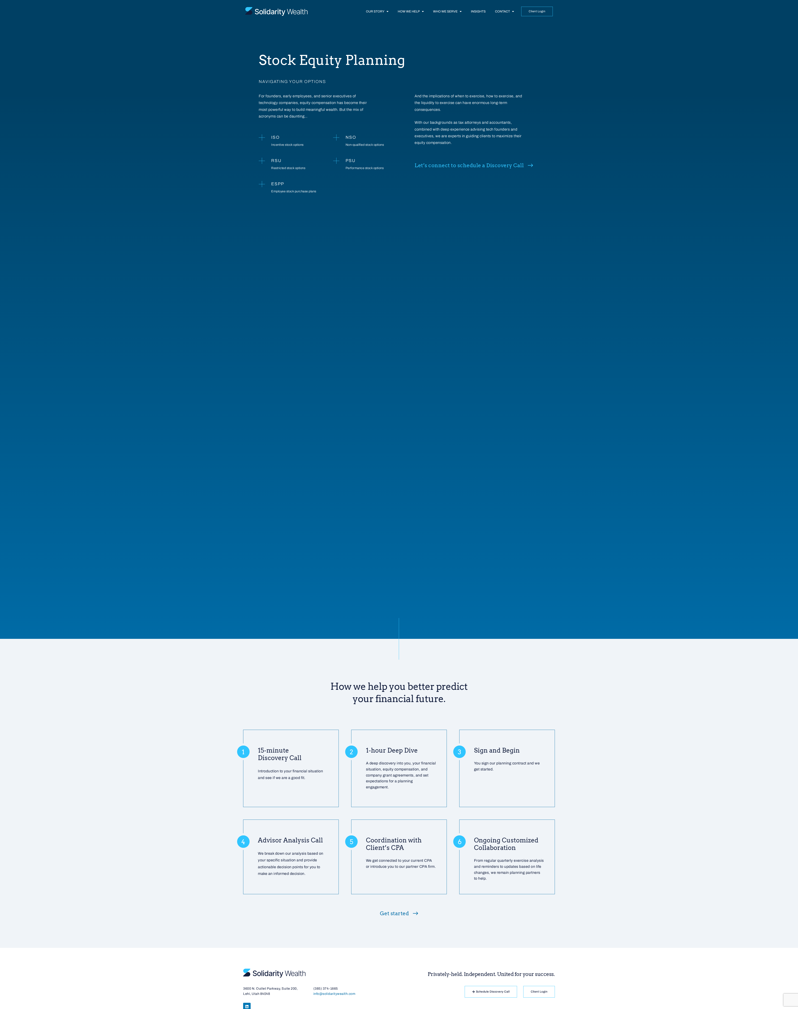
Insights (478, 11)
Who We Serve (445, 11)
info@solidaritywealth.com (334, 993)
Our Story (375, 11)
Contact (502, 11)
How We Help (409, 11)
